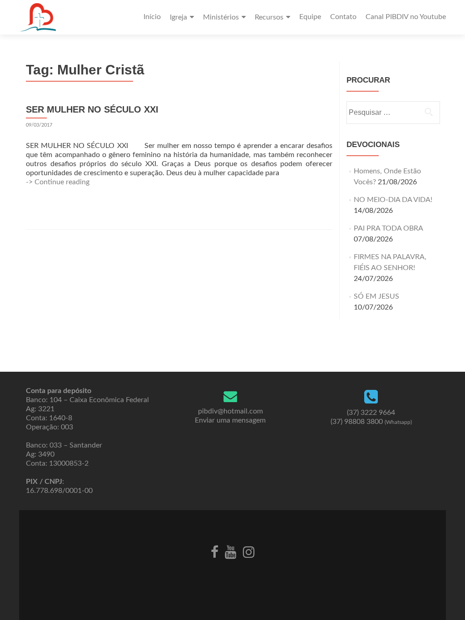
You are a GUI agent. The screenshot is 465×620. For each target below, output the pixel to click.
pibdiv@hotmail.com (230, 411)
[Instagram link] (249, 551)
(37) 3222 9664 (371, 412)
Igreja (178, 17)
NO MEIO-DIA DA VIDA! (393, 199)
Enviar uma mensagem (230, 420)
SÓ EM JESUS (376, 296)
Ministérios (221, 17)
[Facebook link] (214, 551)
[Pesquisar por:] (392, 112)
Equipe (310, 16)
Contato (343, 16)
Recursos (269, 17)
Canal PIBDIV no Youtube (406, 16)
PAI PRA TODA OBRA (388, 228)
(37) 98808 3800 (371, 421)
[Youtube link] (231, 551)
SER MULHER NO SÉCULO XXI (92, 109)
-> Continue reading (57, 182)
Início (152, 16)
